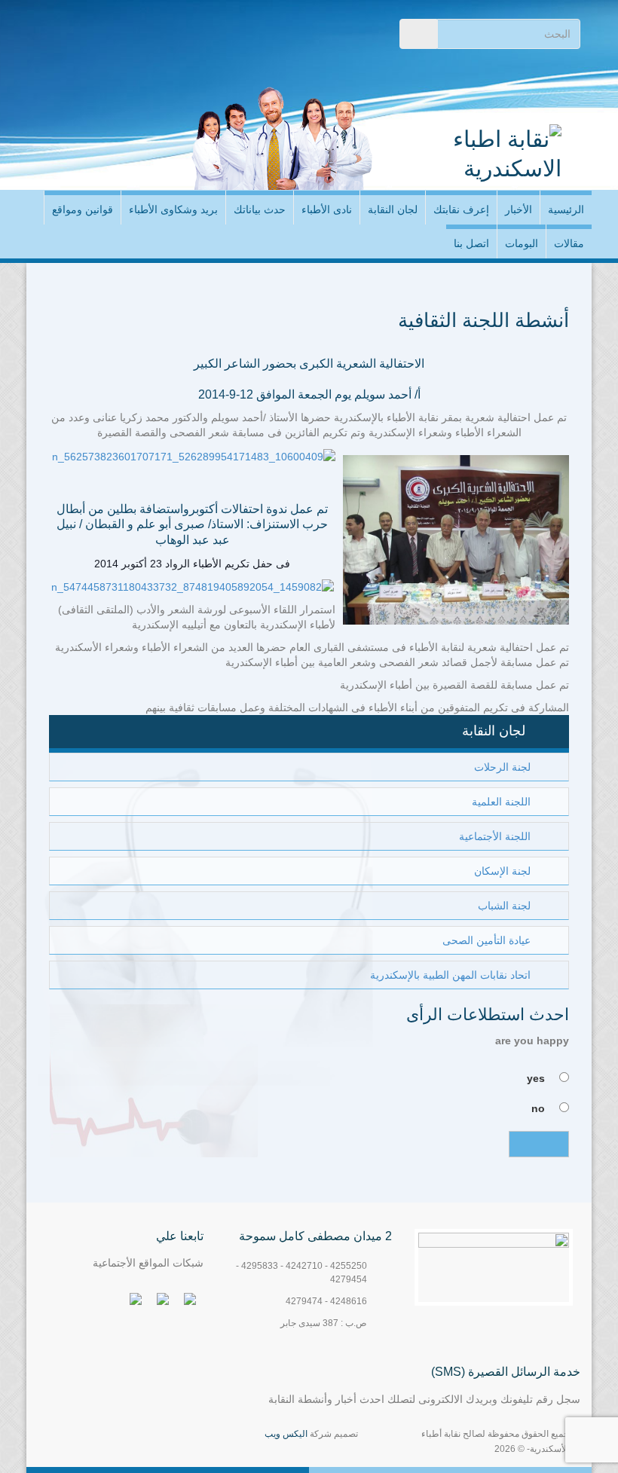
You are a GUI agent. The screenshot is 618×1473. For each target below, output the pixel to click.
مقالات (569, 243)
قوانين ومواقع (82, 209)
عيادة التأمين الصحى (486, 940)
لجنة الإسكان (502, 871)
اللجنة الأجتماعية (495, 836)
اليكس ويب (286, 1434)
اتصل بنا (471, 243)
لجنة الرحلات (502, 767)
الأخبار (518, 209)
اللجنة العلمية (501, 802)
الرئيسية (566, 209)
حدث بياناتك (260, 209)
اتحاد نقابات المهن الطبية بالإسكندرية (450, 975)
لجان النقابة (393, 209)
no (538, 1108)
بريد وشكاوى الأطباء (173, 209)
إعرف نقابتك (461, 209)
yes (536, 1078)
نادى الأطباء (326, 209)
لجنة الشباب (504, 906)
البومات (521, 243)
